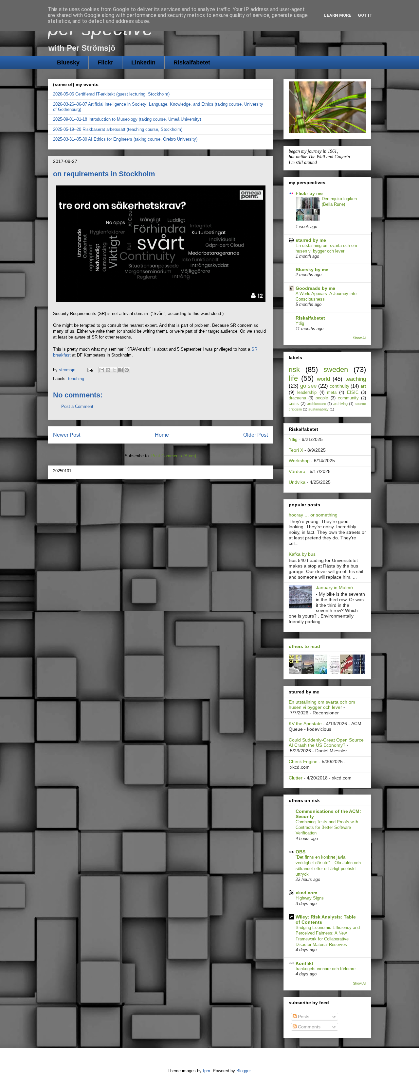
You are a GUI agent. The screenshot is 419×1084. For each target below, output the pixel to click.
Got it (365, 15)
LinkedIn (143, 62)
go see (308, 386)
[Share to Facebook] (120, 370)
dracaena (297, 398)
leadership (307, 392)
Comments (308, 1026)
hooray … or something (313, 514)
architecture (316, 404)
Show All (359, 338)
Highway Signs (310, 898)
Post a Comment (77, 406)
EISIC (352, 392)
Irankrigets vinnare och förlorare (325, 968)
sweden (335, 369)
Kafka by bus (302, 554)
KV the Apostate (305, 723)
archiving (340, 404)
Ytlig (300, 323)
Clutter (295, 777)
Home (162, 435)
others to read (304, 646)
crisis (294, 403)
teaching (76, 378)
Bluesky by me (312, 269)
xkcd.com (306, 892)
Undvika (297, 482)
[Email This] (102, 370)
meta (332, 392)
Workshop (299, 460)
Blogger (243, 1070)
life (293, 378)
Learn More (337, 15)
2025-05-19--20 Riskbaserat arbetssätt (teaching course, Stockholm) (117, 129)
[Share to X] (114, 370)
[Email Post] (90, 369)
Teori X (296, 450)
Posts (303, 1016)
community (348, 398)
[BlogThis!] (108, 370)
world (323, 379)
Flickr (105, 62)
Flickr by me (309, 193)
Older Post (255, 435)
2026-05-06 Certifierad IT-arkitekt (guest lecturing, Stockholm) (111, 94)
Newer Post (66, 435)
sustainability (318, 409)
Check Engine (303, 761)
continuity (339, 386)
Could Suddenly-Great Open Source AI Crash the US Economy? (326, 742)
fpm (206, 1070)
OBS (300, 851)
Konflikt (304, 963)
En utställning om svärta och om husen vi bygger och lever (322, 704)
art (363, 386)
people (322, 398)
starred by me (311, 240)
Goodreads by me (315, 288)
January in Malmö (334, 587)
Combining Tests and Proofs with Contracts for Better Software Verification (327, 827)
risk (294, 369)
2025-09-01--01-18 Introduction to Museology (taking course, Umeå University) (127, 119)
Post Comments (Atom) (173, 455)
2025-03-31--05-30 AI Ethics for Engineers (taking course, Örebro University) (125, 139)
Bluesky (68, 62)
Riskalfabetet (191, 62)
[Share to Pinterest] (126, 370)
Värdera (297, 471)
